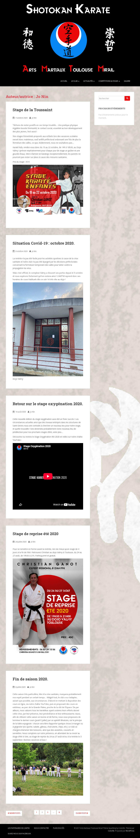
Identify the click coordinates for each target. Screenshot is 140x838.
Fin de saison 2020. (30, 679)
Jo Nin (34, 118)
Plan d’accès (58, 828)
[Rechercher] (127, 98)
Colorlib (111, 831)
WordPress (130, 831)
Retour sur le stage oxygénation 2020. (48, 403)
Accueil (64, 81)
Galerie (127, 81)
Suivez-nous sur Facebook (19, 833)
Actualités (88, 81)
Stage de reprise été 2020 (35, 533)
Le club (74, 81)
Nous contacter (41, 828)
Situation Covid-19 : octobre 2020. (44, 243)
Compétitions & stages (109, 81)
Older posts (81, 813)
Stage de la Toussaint (32, 109)
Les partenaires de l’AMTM (19, 828)
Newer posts (14, 813)
